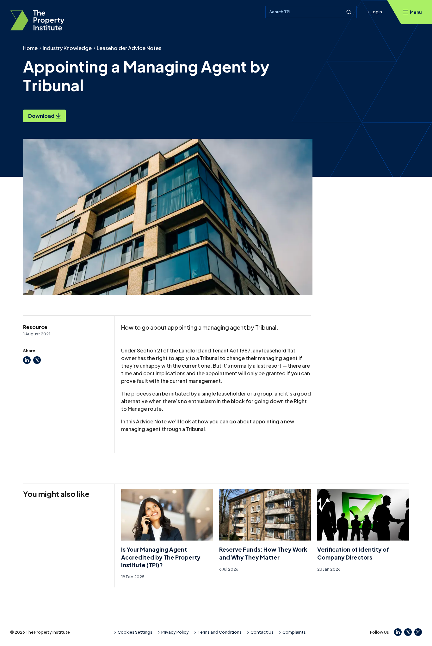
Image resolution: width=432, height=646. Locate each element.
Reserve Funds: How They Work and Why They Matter (263, 553)
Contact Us (262, 632)
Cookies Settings (135, 632)
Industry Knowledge (67, 48)
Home (30, 48)
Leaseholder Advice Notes (129, 48)
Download (41, 115)
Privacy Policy (175, 632)
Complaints (294, 632)
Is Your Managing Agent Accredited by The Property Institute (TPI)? (161, 557)
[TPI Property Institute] (37, 20)
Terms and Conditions (220, 632)
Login (376, 11)
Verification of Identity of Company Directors (353, 553)
